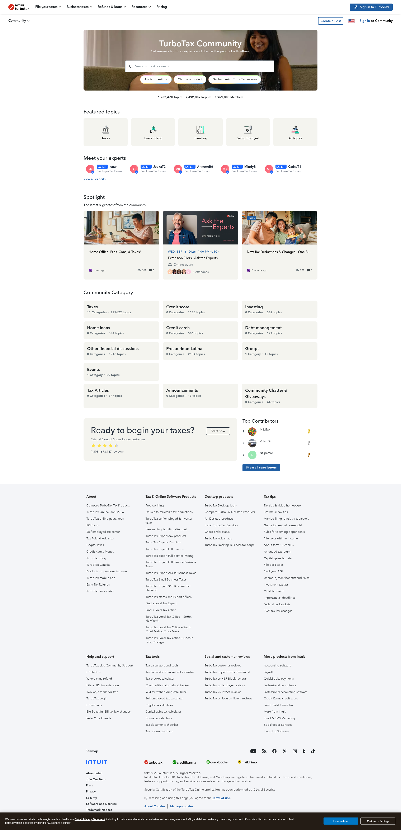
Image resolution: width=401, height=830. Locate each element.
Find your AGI (273, 571)
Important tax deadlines (279, 598)
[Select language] (351, 21)
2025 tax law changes (278, 611)
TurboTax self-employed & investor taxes (169, 521)
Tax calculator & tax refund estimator (170, 672)
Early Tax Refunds (98, 584)
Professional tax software (280, 685)
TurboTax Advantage (218, 538)
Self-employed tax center (103, 532)
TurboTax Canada (98, 565)
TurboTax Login (96, 698)
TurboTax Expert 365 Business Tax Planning (168, 588)
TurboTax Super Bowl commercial (227, 672)
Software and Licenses (101, 804)
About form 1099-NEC (279, 545)
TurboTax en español (100, 591)
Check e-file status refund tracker (167, 685)
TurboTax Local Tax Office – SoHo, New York (169, 619)
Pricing (161, 7)
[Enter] (129, 66)
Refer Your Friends (98, 718)
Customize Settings (378, 821)
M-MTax (265, 429)
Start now (218, 431)
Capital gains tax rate (278, 558)
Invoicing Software (276, 731)
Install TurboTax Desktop (221, 525)
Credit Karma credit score (281, 698)
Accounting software (277, 665)
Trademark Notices (99, 810)
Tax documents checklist (162, 725)
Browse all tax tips (276, 512)
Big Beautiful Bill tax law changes (108, 711)
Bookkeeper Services (278, 725)
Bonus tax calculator (159, 718)
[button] (330, 21)
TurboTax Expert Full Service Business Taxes (171, 564)
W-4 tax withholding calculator (166, 692)
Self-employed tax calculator (165, 698)
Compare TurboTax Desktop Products (230, 512)
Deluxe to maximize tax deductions (169, 512)
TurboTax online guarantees (105, 518)
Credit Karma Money (100, 551)
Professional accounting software (285, 692)
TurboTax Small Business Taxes (166, 579)
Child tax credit (274, 591)
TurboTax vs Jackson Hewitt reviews (228, 698)
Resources (139, 7)
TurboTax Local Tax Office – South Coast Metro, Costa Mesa (168, 629)
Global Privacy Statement (90, 819)
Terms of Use (221, 798)
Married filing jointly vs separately (286, 518)
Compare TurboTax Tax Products (108, 505)
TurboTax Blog (96, 558)
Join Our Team (96, 779)
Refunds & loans (110, 7)
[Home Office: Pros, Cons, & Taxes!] (121, 245)
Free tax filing (155, 505)
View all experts (94, 179)
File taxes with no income (281, 538)
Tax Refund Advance (100, 538)
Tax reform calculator (160, 731)
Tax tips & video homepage (282, 505)
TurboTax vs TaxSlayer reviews (225, 685)
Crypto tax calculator (159, 705)
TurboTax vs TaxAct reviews (223, 692)
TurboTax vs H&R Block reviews (225, 678)
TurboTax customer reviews (223, 665)
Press (89, 785)
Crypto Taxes (95, 545)
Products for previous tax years (106, 571)
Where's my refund (99, 678)
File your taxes (46, 7)
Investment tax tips (276, 584)
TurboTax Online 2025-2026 (105, 512)
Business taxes (78, 7)
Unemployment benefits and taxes (286, 578)
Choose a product (190, 79)
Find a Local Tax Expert (161, 603)
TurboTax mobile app (100, 578)
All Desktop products (219, 518)
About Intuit (94, 773)
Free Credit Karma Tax (278, 705)
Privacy (91, 791)
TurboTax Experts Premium (163, 542)
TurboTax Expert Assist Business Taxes (171, 573)
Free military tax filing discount (166, 529)
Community (17, 21)
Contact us (93, 672)
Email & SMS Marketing (279, 718)
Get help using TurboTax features (235, 79)
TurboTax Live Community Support (109, 665)
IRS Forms (93, 525)
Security (91, 798)
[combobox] (199, 66)
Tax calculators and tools (162, 665)
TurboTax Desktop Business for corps (229, 545)
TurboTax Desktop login (221, 505)
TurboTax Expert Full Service (165, 549)
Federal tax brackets (277, 604)
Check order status (217, 532)
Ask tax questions (156, 79)
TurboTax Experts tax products (166, 536)
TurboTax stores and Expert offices (169, 597)
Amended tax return (277, 551)
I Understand (341, 821)
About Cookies (154, 806)
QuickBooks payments (279, 678)
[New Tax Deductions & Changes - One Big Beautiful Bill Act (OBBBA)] (279, 245)
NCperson (267, 453)
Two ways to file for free (102, 692)
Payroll (268, 672)
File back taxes (273, 565)
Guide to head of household (283, 525)
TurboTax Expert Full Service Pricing (170, 556)
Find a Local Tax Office (161, 610)
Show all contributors (261, 467)
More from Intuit (275, 711)
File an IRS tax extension (102, 685)
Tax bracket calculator (160, 678)
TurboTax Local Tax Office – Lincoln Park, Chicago (169, 640)
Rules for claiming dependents (284, 532)
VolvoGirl (266, 441)
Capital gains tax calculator (163, 711)
